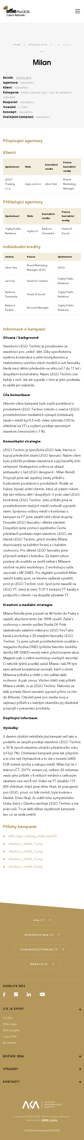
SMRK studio (49, 1120)
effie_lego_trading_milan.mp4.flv (32, 836)
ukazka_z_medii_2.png (25, 851)
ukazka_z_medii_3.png (25, 859)
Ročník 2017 (24, 78)
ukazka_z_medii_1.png (25, 844)
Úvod (17, 45)
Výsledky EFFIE (38, 45)
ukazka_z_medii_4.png (25, 866)
